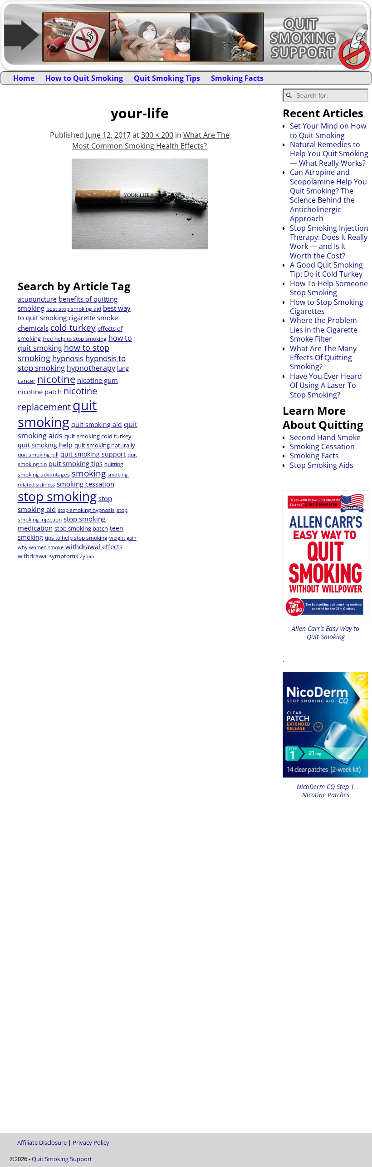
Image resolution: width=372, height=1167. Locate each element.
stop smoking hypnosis (86, 510)
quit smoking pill (38, 454)
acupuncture (37, 299)
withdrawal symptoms (48, 556)
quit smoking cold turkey (98, 436)
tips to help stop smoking (76, 537)
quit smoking (57, 413)
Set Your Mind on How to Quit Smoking (328, 130)
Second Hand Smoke (325, 437)
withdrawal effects (93, 546)
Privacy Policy (91, 1142)
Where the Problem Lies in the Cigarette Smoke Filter (323, 329)
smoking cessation (85, 483)
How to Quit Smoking (84, 78)
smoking (89, 473)
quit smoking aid (96, 424)
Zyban (87, 556)
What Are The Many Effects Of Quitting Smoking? (323, 357)
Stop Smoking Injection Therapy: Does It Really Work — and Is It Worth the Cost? (329, 242)
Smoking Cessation (322, 447)
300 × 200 (157, 135)
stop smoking (57, 496)
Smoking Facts (237, 78)
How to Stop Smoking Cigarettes (326, 306)
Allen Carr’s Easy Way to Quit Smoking (325, 632)
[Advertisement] (201, 336)
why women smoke (41, 547)
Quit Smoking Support (62, 1159)
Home (23, 78)
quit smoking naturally (104, 445)
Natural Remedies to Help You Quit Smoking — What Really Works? (329, 153)
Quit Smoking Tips (167, 78)
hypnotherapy (91, 368)
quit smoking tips (76, 463)
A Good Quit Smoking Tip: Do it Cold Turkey (326, 269)
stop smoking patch (81, 528)
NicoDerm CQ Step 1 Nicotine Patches (325, 790)
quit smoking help (45, 445)
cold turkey (73, 327)
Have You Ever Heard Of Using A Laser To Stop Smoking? (326, 385)
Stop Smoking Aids (321, 465)
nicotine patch (40, 391)
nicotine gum (97, 380)
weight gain (123, 538)
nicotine (56, 379)
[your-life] (139, 209)
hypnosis (67, 358)
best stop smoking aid (73, 309)
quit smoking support (93, 454)
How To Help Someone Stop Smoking (329, 288)
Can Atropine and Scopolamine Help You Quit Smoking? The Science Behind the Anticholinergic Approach (328, 195)
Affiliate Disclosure (42, 1142)
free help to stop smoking (75, 339)
